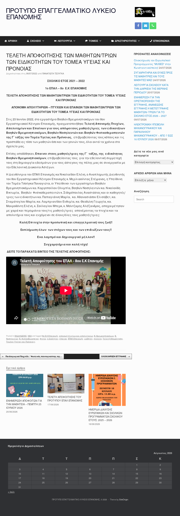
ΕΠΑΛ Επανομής (75, 338)
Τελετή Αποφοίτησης (113, 338)
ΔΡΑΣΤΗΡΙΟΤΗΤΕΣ (126, 40)
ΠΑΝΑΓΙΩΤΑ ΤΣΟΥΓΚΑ (53, 73)
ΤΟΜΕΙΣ (93, 40)
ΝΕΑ (30, 335)
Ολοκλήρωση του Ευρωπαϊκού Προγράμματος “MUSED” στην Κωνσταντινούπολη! (152, 63)
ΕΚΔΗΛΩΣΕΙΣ (21, 335)
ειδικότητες (52, 338)
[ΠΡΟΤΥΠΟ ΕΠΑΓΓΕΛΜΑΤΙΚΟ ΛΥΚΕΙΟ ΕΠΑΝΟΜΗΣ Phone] (153, 25)
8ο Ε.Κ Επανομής (50, 335)
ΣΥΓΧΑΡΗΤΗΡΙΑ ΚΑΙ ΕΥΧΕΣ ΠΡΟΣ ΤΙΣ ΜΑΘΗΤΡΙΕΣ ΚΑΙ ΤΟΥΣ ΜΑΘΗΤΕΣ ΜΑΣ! (153, 76)
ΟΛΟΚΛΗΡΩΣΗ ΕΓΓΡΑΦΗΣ (115, 356)
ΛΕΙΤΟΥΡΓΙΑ (65, 40)
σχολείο (98, 338)
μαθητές (88, 338)
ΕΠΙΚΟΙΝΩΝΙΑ (161, 40)
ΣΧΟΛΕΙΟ (35, 40)
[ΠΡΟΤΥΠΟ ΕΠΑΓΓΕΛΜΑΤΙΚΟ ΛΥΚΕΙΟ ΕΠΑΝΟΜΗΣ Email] (145, 25)
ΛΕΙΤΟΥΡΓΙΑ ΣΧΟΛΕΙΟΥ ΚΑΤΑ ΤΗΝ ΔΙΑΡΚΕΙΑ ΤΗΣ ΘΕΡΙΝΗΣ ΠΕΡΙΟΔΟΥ (151, 88)
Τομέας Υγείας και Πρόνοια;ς (20, 341)
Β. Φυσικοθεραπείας (29, 338)
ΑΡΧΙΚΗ (12, 40)
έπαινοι (63, 338)
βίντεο (43, 338)
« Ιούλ (11, 491)
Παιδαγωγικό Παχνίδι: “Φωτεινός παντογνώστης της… (32, 356)
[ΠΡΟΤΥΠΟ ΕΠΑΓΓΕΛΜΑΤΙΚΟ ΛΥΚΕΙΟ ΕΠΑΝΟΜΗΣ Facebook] (138, 25)
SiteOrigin (123, 499)
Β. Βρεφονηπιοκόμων (104, 335)
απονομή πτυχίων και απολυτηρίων (76, 335)
